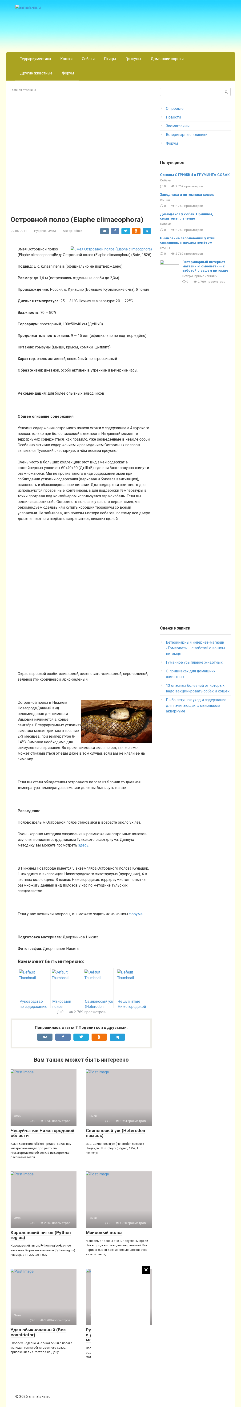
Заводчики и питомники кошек (187, 194)
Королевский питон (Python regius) (41, 1235)
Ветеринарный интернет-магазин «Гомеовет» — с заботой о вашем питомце (205, 266)
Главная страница (23, 90)
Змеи (52, 231)
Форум (68, 73)
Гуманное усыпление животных (194, 662)
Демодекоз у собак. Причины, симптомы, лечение (186, 216)
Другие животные (36, 73)
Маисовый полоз (104, 1232)
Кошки (66, 59)
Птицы (110, 59)
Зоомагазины (178, 126)
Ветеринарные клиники (186, 134)
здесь (83, 845)
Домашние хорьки (167, 59)
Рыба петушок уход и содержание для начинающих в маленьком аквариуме (196, 705)
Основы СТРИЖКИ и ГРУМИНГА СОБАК (195, 175)
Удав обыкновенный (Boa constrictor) (38, 1332)
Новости (173, 117)
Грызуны (133, 59)
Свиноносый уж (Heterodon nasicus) (115, 1133)
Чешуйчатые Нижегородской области (42, 1133)
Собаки (88, 59)
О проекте (175, 108)
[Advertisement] (120, 1336)
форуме (136, 914)
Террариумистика (35, 59)
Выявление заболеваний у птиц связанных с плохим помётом (188, 240)
